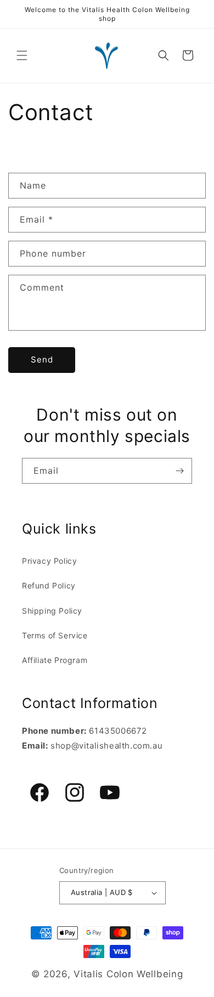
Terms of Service (55, 635)
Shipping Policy (52, 610)
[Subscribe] (179, 471)
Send (42, 359)
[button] (22, 55)
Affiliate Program (54, 660)
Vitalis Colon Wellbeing (128, 973)
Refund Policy (49, 585)
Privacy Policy (49, 560)
